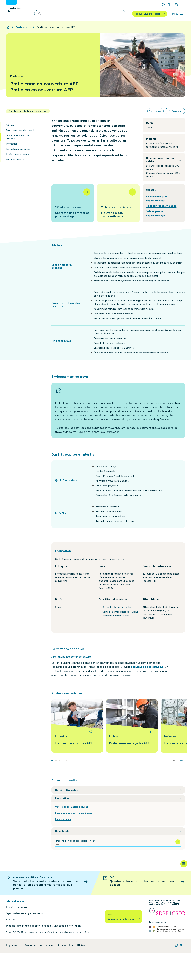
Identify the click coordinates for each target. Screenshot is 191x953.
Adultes (10, 919)
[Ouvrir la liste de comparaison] (169, 5)
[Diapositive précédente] (174, 760)
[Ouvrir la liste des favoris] (163, 5)
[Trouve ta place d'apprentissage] (118, 203)
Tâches (10, 124)
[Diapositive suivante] (181, 760)
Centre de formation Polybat (71, 806)
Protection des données (39, 945)
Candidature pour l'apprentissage (157, 198)
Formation (11, 143)
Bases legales (63, 818)
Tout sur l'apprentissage (161, 206)
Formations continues (18, 148)
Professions (23, 27)
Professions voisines (17, 154)
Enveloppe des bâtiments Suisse (74, 812)
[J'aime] (91, 732)
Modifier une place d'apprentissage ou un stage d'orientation (43, 925)
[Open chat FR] (183, 863)
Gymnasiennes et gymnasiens (24, 913)
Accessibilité (65, 945)
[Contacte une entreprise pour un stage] (72, 203)
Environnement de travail (20, 130)
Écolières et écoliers (18, 907)
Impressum (13, 945)
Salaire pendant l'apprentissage (156, 213)
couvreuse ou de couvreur (147, 666)
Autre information (16, 159)
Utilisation (83, 945)
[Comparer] (97, 732)
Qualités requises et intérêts (17, 137)
